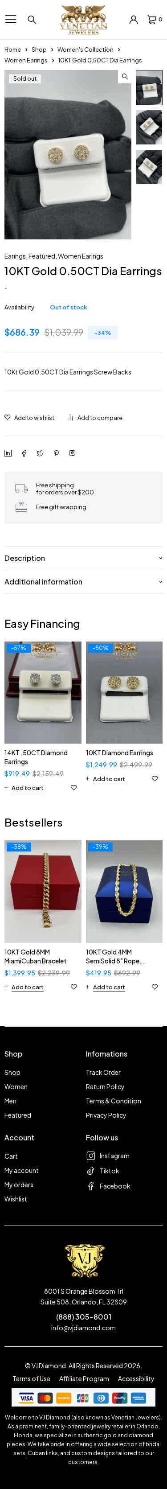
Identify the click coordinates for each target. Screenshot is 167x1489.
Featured (42, 256)
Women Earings (26, 60)
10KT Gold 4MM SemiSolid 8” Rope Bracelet (112, 961)
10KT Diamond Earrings (119, 753)
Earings (15, 256)
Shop (39, 49)
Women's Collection (85, 49)
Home (12, 49)
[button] (124, 76)
